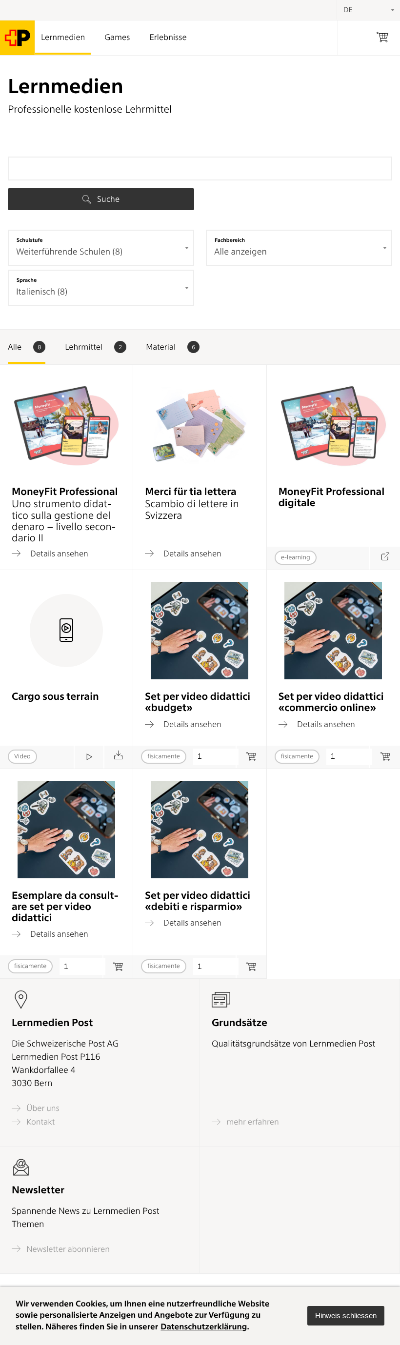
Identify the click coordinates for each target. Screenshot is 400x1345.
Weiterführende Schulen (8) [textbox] (69, 252)
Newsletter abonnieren (67, 1249)
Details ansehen (58, 553)
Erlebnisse (167, 37)
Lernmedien (63, 37)
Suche (107, 199)
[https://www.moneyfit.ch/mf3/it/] (384, 558)
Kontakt (39, 1122)
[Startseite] (17, 37)
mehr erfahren (251, 1122)
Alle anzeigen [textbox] (240, 252)
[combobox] (101, 248)
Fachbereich (230, 240)
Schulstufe (30, 240)
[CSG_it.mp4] (88, 757)
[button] (345, 1315)
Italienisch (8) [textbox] (41, 292)
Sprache (27, 280)
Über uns (42, 1108)
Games (117, 37)
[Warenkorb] (382, 37)
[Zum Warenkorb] (251, 757)
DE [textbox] (348, 9)
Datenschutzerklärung (203, 1327)
